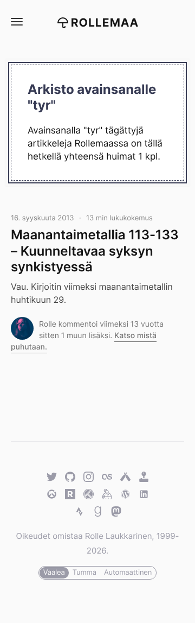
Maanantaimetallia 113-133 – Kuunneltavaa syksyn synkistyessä (95, 251)
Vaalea (54, 572)
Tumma (84, 572)
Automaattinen (128, 572)
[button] (16, 22)
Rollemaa (105, 23)
